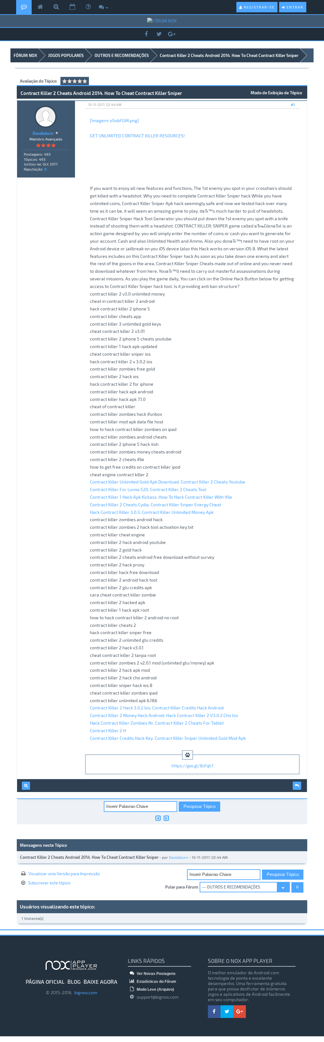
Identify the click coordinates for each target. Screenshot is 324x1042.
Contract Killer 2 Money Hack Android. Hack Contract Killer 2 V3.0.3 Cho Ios (164, 715)
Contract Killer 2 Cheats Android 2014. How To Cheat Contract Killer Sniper (229, 55)
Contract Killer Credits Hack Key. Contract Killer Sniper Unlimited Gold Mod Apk (168, 738)
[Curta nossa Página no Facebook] (146, 34)
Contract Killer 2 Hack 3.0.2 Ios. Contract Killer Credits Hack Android (157, 707)
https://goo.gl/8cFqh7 (192, 765)
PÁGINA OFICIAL (45, 981)
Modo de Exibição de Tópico (276, 92)
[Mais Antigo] (158, 818)
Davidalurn (43, 133)
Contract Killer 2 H (108, 730)
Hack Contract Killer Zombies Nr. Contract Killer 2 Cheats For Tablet (157, 723)
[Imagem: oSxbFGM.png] (114, 120)
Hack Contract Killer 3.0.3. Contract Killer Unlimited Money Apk (152, 512)
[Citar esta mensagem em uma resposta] (297, 786)
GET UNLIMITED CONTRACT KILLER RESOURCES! (137, 135)
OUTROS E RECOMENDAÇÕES (122, 55)
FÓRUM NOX (25, 55)
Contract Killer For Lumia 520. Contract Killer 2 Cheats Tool (148, 489)
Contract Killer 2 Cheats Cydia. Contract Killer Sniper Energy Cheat (155, 504)
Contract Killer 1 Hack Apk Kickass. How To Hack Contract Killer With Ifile (161, 497)
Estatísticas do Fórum (156, 981)
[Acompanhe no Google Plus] (171, 34)
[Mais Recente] (166, 818)
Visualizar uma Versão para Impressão (64, 873)
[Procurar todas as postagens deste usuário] (26, 786)
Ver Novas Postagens (156, 973)
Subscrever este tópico (49, 882)
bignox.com (84, 992)
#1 (293, 105)
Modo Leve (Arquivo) (155, 989)
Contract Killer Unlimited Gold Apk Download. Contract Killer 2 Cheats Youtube (167, 481)
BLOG (74, 981)
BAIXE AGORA (100, 981)
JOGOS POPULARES (66, 55)
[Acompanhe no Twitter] (159, 34)
